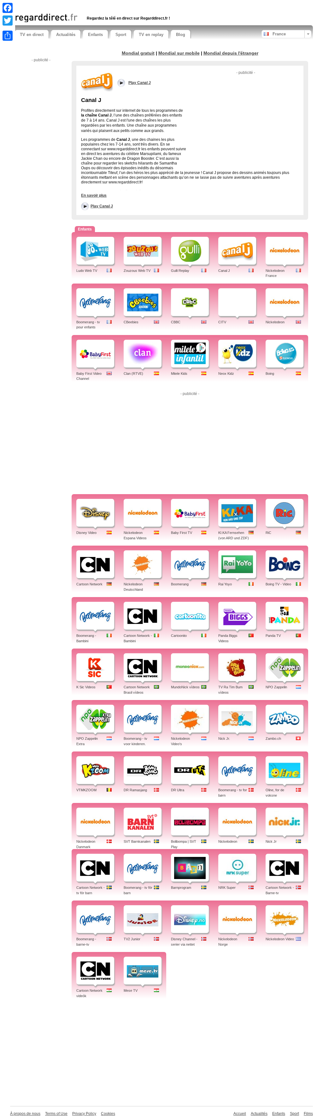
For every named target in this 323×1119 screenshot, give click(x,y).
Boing (270, 373)
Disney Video (86, 533)
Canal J (224, 270)
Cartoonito (179, 635)
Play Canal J (102, 206)
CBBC (175, 322)
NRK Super (227, 887)
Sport (120, 34)
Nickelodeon (275, 322)
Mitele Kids (179, 373)
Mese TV (131, 990)
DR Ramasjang (135, 790)
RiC (268, 533)
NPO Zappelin (276, 687)
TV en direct (32, 34)
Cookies (108, 1113)
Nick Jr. (224, 738)
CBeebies (131, 322)
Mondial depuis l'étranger (230, 53)
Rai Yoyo (225, 584)
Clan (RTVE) (133, 373)
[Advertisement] (88, 5)
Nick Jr (271, 841)
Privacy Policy (84, 1113)
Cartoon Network (89, 584)
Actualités (65, 34)
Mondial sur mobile (179, 53)
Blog (180, 34)
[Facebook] (7, 8)
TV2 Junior (132, 939)
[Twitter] (7, 20)
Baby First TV (181, 533)
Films (308, 1113)
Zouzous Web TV (137, 270)
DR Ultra (177, 790)
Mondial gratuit (138, 53)
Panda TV (273, 635)
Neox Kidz (226, 373)
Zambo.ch (273, 738)
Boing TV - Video (278, 584)
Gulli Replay (180, 270)
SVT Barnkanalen (137, 841)
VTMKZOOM (86, 790)
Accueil (239, 1113)
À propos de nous (25, 1113)
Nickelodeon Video (280, 939)
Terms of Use (56, 1113)
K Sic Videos (86, 687)
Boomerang (180, 584)
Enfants (95, 34)
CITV (222, 322)
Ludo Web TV (86, 270)
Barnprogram (181, 887)
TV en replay (151, 34)
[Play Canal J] (97, 81)
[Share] (7, 35)
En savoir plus (94, 195)
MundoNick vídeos (185, 687)
